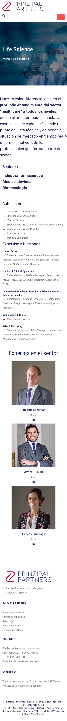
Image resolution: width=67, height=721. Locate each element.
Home (6, 58)
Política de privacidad (13, 616)
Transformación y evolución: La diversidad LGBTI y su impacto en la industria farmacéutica (31, 683)
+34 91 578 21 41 (16, 657)
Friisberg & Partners (13, 630)
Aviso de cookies (11, 625)
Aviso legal (8, 621)
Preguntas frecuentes (14, 612)
